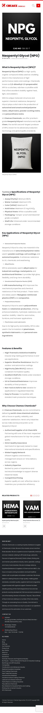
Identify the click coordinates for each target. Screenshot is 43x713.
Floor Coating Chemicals (9, 671)
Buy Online (5, 650)
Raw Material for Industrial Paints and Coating (16, 686)
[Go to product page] (11, 509)
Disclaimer (5, 657)
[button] (33, 5)
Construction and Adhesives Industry (13, 667)
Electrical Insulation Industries (11, 669)
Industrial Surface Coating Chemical (13, 677)
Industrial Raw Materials (9, 675)
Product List (5, 648)
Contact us (5, 654)
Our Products (6, 646)
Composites (5, 665)
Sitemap (4, 644)
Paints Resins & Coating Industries (12, 682)
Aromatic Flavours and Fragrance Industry (15, 659)
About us (5, 652)
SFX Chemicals (6, 690)
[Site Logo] (13, 5)
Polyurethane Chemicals (9, 684)
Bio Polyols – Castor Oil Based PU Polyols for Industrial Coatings (21, 661)
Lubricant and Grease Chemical (12, 680)
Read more (4, 526)
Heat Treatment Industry (9, 673)
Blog (3, 642)
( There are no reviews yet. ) (19, 58)
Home (4, 640)
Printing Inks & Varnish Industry (11, 688)
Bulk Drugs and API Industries (11, 663)
